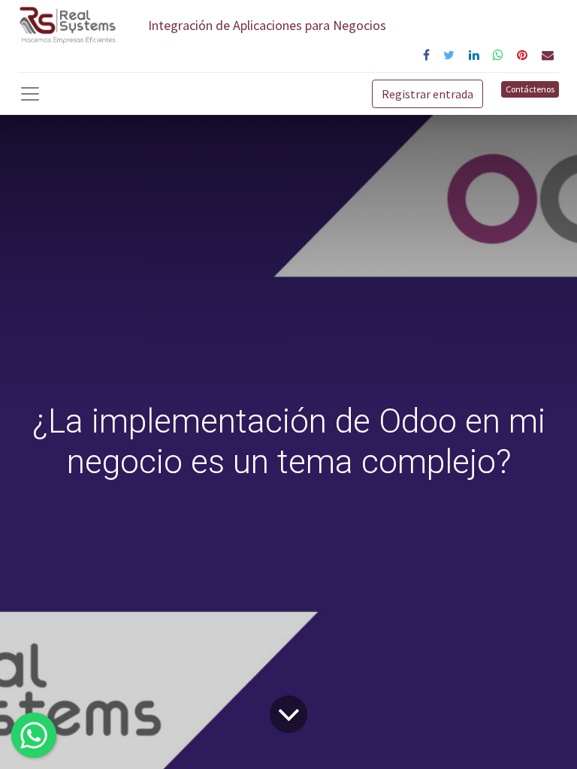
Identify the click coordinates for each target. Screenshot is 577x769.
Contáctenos (530, 89)
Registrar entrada (427, 93)
